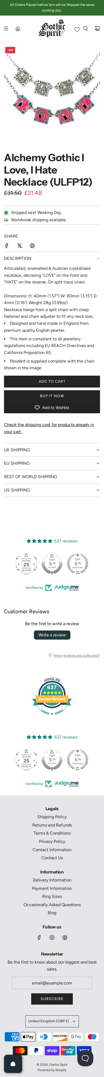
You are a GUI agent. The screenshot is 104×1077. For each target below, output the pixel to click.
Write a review (52, 634)
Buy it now (52, 396)
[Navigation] (6, 28)
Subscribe (52, 999)
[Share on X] (19, 247)
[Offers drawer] (17, 28)
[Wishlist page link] (77, 29)
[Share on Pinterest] (32, 247)
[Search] (85, 28)
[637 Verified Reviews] (52, 717)
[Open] (13, 1064)
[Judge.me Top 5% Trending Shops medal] (77, 563)
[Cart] (97, 28)
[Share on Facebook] (7, 247)
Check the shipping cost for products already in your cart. (49, 428)
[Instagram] (52, 937)
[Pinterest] (65, 937)
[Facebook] (39, 937)
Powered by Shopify (52, 1070)
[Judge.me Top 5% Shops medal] (52, 563)
